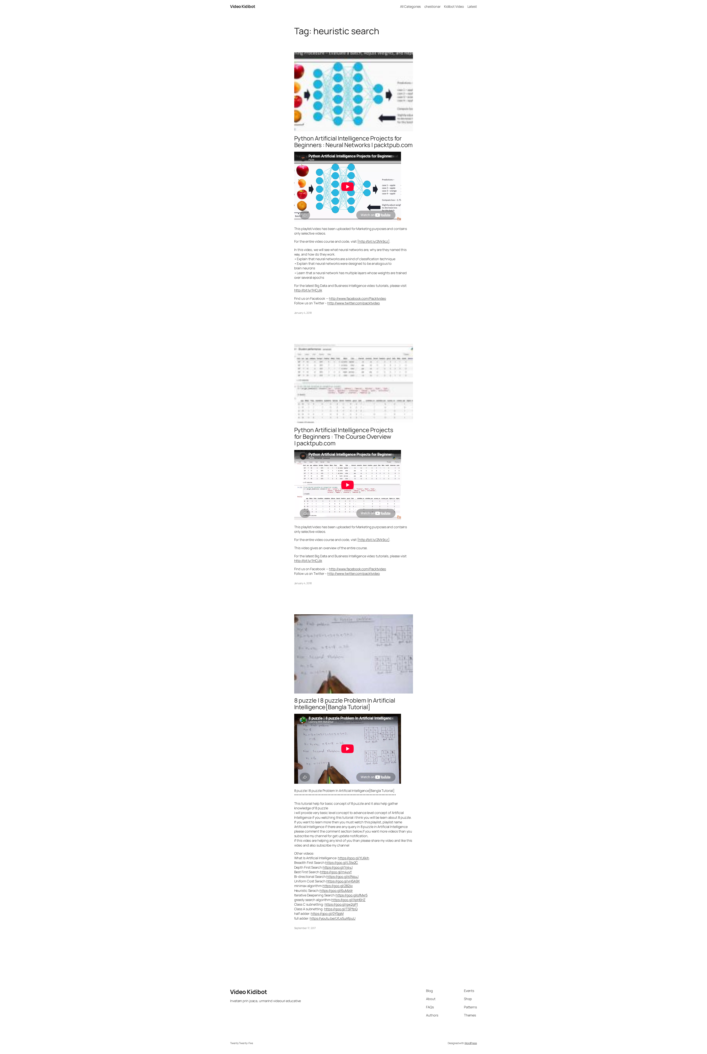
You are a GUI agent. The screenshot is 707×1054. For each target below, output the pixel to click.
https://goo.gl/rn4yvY (336, 872)
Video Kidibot (242, 6)
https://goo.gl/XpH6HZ (348, 900)
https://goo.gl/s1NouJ (342, 876)
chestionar (432, 6)
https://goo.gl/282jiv (338, 886)
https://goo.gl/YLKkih (353, 858)
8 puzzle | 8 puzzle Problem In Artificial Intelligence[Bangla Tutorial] (344, 703)
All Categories (410, 6)
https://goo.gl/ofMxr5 (351, 895)
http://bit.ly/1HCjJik (308, 290)
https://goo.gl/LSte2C (341, 862)
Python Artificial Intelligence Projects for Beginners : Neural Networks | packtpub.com (353, 141)
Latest (472, 6)
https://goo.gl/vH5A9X (343, 881)
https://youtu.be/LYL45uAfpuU (332, 918)
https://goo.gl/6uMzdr (336, 890)
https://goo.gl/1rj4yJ (338, 867)
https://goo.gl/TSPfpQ (341, 909)
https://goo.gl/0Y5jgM (327, 913)
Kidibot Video (454, 6)
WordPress (471, 1043)
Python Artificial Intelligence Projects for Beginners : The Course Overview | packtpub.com (343, 436)
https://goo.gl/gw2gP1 (341, 904)
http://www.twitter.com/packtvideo (353, 303)
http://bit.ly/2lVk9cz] (374, 241)
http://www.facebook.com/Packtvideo (357, 298)
